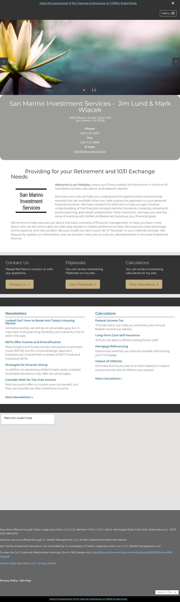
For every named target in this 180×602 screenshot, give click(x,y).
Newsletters (15, 313)
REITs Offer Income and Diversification (33, 342)
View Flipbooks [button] (81, 284)
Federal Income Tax (109, 320)
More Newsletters (19, 397)
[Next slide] (176, 61)
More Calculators (108, 378)
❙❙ (94, 89)
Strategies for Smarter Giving (26, 365)
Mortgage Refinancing (111, 346)
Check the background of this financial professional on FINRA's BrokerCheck (88, 3)
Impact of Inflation (108, 361)
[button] (168, 13)
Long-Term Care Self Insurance (117, 335)
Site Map (25, 580)
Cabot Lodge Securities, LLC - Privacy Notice (28, 563)
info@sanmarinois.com (90, 151)
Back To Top (165, 592)
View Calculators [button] (142, 284)
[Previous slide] (4, 61)
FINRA (91, 529)
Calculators (105, 313)
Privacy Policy (9, 580)
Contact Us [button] (17, 284)
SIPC (100, 529)
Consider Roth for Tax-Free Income (30, 379)
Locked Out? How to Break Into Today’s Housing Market (40, 322)
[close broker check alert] (173, 3)
